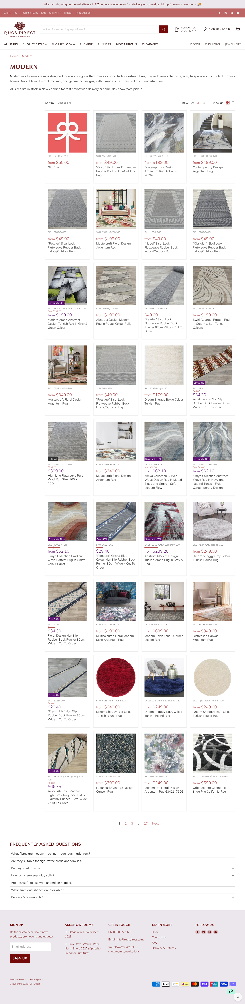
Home (14, 56)
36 (198, 102)
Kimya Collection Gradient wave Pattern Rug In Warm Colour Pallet (67, 560)
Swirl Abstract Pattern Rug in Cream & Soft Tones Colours (211, 323)
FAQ (43, 13)
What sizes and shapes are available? (122, 890)
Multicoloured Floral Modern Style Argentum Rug (115, 638)
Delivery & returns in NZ (122, 897)
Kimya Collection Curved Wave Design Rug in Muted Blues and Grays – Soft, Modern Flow (163, 482)
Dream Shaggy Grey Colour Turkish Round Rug (211, 558)
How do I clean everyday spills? (122, 875)
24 (192, 102)
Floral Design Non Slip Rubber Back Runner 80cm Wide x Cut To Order (66, 639)
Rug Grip (86, 44)
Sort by (49, 102)
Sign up (20, 958)
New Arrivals (126, 44)
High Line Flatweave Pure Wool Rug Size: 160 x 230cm (65, 479)
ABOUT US (10, 13)
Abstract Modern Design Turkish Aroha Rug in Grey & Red (163, 560)
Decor (195, 44)
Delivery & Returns (164, 948)
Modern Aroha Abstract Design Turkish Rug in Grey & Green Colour (67, 324)
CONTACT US (83, 13)
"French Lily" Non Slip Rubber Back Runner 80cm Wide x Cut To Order (66, 715)
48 (204, 102)
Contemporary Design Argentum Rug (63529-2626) (160, 171)
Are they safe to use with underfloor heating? (122, 883)
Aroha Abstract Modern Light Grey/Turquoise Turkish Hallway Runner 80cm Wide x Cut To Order (67, 797)
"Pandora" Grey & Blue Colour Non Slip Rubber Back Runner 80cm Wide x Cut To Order (115, 561)
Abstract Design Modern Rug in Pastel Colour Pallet (114, 322)
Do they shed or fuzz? (122, 868)
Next (156, 823)
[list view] (232, 102)
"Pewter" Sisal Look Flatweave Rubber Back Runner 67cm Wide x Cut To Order (163, 325)
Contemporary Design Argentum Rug (208, 169)
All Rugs (11, 44)
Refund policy (36, 979)
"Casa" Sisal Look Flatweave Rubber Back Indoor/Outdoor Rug (116, 171)
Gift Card (54, 167)
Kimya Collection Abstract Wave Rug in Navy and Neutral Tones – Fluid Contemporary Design (210, 482)
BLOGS (68, 13)
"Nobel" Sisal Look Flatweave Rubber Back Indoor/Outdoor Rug (161, 247)
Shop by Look (62, 44)
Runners (104, 44)
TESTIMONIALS (29, 13)
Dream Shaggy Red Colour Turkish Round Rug (114, 714)
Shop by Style (34, 44)
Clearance (150, 44)
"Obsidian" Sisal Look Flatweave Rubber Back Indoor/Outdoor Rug (209, 247)
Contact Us (159, 937)
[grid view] (227, 102)
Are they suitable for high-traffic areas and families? (122, 861)
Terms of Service (18, 979)
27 (146, 823)
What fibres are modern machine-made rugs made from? (122, 853)
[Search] (163, 29)
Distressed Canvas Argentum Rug (205, 638)
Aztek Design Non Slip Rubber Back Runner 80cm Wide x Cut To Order (211, 403)
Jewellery (233, 44)
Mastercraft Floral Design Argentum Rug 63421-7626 (163, 790)
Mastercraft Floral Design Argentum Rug (113, 245)
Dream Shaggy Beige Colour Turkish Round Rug (212, 714)
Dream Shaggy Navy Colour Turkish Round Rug (163, 714)
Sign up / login (219, 29)
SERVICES (55, 13)
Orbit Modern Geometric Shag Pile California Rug (209, 790)
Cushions (212, 44)
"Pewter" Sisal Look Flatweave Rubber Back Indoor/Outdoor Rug (64, 247)
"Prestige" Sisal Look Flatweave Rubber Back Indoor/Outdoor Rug (112, 403)
